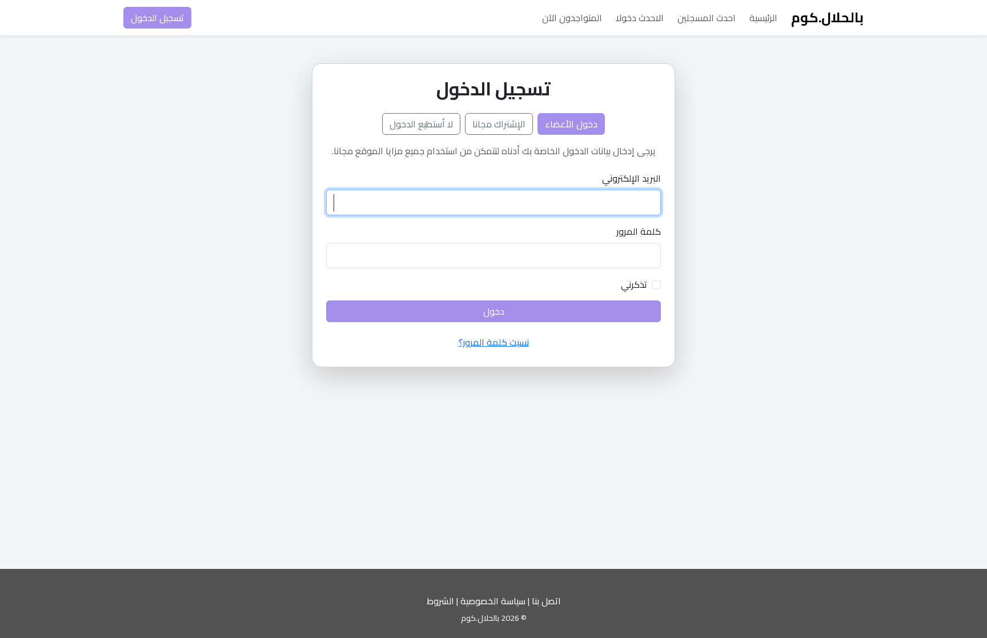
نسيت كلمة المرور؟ (494, 342)
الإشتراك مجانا (498, 124)
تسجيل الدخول (157, 17)
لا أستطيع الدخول (421, 124)
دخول (493, 311)
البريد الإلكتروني (631, 178)
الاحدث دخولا (640, 17)
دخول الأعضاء (571, 124)
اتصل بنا (546, 600)
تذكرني (634, 284)
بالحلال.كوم (827, 17)
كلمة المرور (638, 231)
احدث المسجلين (706, 17)
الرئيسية (763, 17)
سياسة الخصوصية (492, 600)
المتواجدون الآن (572, 17)
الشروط (440, 600)
